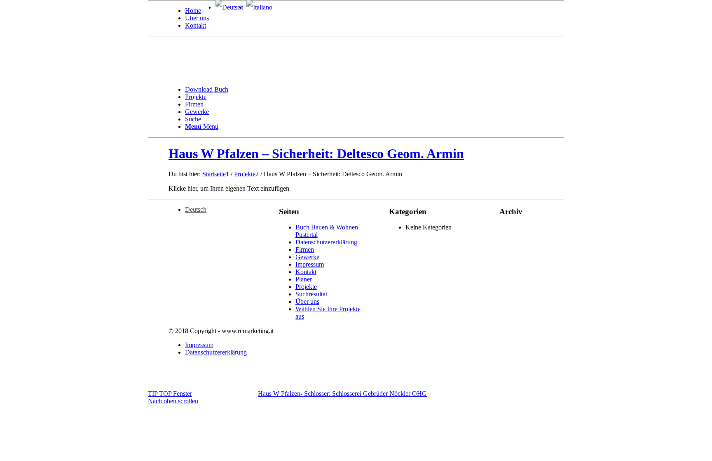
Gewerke (307, 256)
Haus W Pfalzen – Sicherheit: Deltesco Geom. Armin (316, 153)
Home (193, 10)
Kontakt (195, 25)
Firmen (304, 249)
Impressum (309, 264)
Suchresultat (311, 294)
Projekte (306, 286)
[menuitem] (197, 10)
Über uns (197, 17)
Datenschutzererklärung (326, 242)
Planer (303, 279)
